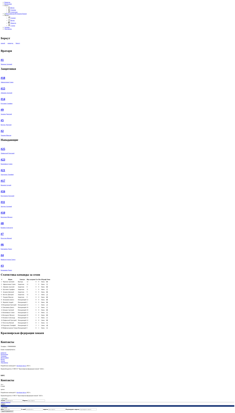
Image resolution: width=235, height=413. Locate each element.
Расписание (8, 4)
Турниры (13, 10)
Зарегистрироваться (7, 411)
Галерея (13, 18)
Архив (3, 361)
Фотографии (5, 357)
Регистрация (5, 406)
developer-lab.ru (21, 366)
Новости (13, 23)
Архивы (7, 27)
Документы (8, 29)
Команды (7, 2)
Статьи (12, 25)
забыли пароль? (6, 402)
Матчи (12, 8)
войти (3, 404)
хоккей (3, 43)
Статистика (14, 12)
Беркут (18, 43)
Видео (12, 20)
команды (10, 43)
